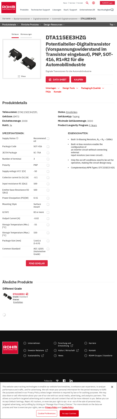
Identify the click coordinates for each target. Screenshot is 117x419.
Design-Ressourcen (53, 24)
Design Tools (69, 87)
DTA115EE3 (19, 293)
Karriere (72, 3)
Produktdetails (9, 24)
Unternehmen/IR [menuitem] (87, 9)
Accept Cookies (69, 413)
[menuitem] (104, 9)
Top (111, 24)
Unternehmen (34, 343)
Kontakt (80, 3)
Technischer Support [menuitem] (40, 9)
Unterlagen (51, 87)
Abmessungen (26, 34)
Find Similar (37, 263)
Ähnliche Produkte (30, 24)
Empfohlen (71, 112)
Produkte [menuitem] (24, 9)
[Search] (87, 2)
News (65, 3)
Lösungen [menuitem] (56, 9)
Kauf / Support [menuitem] (70, 9)
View (23, 76)
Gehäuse (15, 34)
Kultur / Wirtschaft (66, 350)
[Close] (112, 387)
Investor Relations (36, 350)
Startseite (6, 18)
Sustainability (34, 355)
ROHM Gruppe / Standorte (100, 355)
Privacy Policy (51, 407)
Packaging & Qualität (91, 87)
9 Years (93, 125)
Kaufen (78, 79)
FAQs (48, 91)
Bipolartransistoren (22, 18)
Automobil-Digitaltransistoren (65, 18)
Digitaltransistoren (41, 18)
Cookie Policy (67, 407)
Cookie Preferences (46, 413)
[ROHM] (8, 7)
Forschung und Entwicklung (64, 344)
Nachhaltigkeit (104, 9)
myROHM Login (107, 3)
